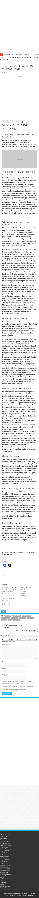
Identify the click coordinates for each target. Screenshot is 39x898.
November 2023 (5, 845)
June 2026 (3, 836)
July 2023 (3, 853)
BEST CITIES (17, 615)
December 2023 (5, 844)
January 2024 (4, 842)
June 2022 (3, 863)
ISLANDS (4, 620)
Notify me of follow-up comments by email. (18, 686)
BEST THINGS (5, 618)
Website (5, 675)
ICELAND (30, 618)
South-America (5, 888)
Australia (3, 882)
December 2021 (5, 869)
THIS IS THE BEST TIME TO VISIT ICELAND (26, 589)
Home (4, 58)
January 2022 (4, 867)
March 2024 (4, 838)
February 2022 (5, 865)
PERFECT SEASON (14, 620)
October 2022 (4, 858)
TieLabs (32, 893)
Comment (6, 644)
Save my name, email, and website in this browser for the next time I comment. (17, 682)
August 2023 (4, 851)
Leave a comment (10, 73)
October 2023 (4, 847)
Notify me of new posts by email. (15, 690)
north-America (5, 886)
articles (9, 58)
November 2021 (5, 871)
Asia (1, 881)
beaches (8, 615)
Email (4, 668)
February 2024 (5, 840)
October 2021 (4, 872)
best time (15, 618)
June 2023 (3, 854)
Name (4, 662)
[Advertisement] (19, 29)
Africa (2, 877)
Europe (2, 884)
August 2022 (4, 860)
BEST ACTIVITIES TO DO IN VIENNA (25, 630)
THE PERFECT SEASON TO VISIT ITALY (13, 626)
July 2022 (3, 862)
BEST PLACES (26, 615)
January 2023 (4, 856)
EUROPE (23, 618)
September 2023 (5, 849)
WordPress (16, 893)
